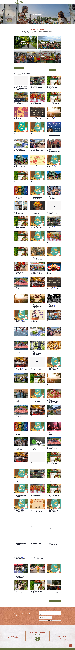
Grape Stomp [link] (35, 321)
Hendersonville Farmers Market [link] (38, 150)
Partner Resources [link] (62, 634)
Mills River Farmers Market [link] (20, 150)
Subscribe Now (50, 620)
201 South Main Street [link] (13, 636)
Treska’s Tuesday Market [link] (53, 213)
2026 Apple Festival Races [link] (20, 337)
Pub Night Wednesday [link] (20, 103)
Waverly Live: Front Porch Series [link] (38, 259)
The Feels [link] (50, 434)
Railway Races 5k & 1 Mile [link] (37, 543)
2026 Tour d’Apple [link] (36, 449)
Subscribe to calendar (54, 601)
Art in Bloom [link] (18, 273)
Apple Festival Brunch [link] (52, 417)
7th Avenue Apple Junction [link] (53, 352)
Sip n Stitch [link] (18, 198)
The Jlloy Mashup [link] (52, 306)
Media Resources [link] (61, 636)
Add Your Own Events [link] (19, 67)
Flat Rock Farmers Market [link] (37, 103)
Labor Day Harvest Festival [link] (20, 288)
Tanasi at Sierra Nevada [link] (53, 198)
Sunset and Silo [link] (51, 118)
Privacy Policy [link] (26, 649)
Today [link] (19, 73)
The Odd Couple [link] (19, 133)
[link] (18, 2)
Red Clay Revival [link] (19, 449)
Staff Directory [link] (62, 639)
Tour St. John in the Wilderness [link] (38, 369)
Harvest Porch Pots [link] (36, 213)
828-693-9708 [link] (13, 640)
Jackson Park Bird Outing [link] (53, 544)
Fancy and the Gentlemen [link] (20, 592)
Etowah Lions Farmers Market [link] (37, 87)
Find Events (52, 69)
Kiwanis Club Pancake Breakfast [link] (54, 274)
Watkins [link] (17, 401)
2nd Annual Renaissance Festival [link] (38, 575)
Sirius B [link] (17, 386)
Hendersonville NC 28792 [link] (13, 637)
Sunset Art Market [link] (19, 118)
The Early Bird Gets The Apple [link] (21, 166)
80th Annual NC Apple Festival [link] (38, 273)
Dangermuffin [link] (51, 528)
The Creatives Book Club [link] (20, 213)
